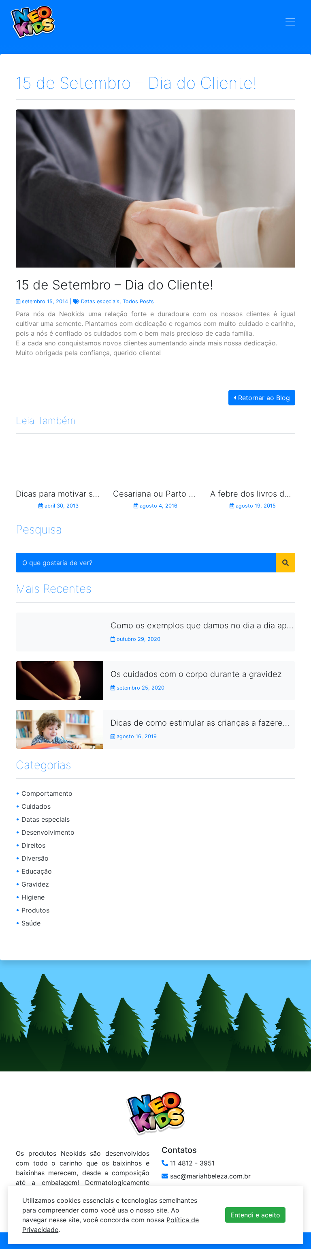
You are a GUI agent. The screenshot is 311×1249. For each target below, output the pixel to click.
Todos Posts (138, 301)
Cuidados (33, 806)
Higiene (30, 897)
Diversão (32, 858)
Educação (34, 871)
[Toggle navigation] (290, 22)
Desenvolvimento (45, 832)
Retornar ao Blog (263, 398)
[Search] (285, 562)
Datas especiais (100, 301)
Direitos (30, 845)
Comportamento (44, 793)
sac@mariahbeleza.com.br (209, 1176)
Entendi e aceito (255, 1215)
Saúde (28, 923)
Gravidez (32, 884)
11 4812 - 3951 (191, 1163)
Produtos (32, 910)
